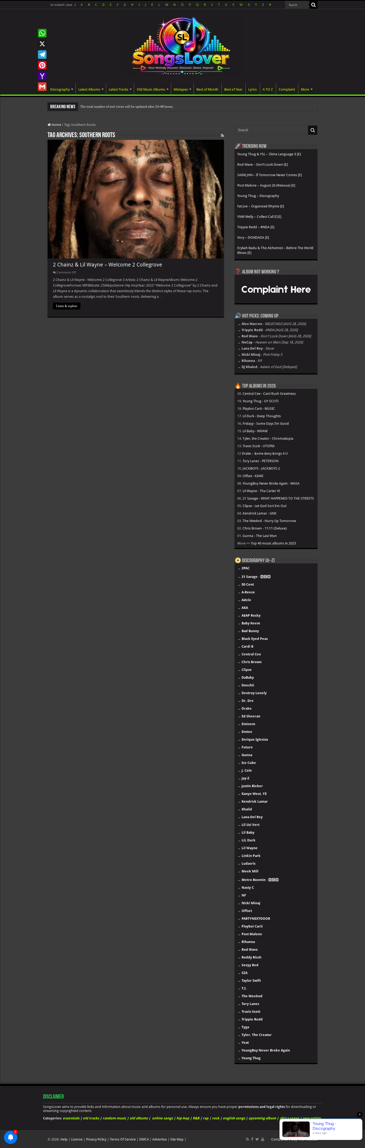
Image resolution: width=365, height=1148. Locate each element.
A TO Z (268, 89)
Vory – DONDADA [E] (253, 237)
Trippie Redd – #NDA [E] (255, 227)
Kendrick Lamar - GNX (259, 513)
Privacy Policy (96, 1139)
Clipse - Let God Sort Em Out (264, 506)
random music (114, 1118)
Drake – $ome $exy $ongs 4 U (265, 453)
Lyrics (252, 89)
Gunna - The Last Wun (260, 536)
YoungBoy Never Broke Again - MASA (271, 483)
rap (205, 1118)
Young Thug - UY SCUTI (260, 401)
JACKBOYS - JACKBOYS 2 (261, 468)
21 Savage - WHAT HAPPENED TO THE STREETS (278, 498)
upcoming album (262, 1118)
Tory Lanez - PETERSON (260, 461)
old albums (139, 1118)
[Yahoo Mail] (42, 76)
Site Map (177, 1139)
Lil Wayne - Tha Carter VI (261, 491)
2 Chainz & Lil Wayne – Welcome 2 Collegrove (107, 264)
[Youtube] (263, 1139)
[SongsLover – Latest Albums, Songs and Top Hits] (182, 44)
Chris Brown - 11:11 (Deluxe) (265, 528)
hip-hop (182, 1118)
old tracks (91, 1118)
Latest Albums (89, 89)
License (77, 1139)
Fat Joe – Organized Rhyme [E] (260, 206)
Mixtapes (181, 89)
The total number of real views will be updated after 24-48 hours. (126, 107)
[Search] (313, 5)
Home (56, 125)
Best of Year (233, 89)
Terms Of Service (123, 1139)
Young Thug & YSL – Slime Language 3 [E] (269, 154)
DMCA (144, 1139)
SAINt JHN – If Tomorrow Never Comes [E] (269, 175)
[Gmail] (42, 86)
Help (64, 1139)
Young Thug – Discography (258, 196)
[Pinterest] (42, 65)
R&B (196, 1118)
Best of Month (207, 89)
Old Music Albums (151, 89)
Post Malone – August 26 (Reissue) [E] (266, 185)
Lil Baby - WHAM (255, 431)
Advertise (159, 1139)
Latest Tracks (118, 89)
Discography (60, 89)
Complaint (287, 89)
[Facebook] (252, 1139)
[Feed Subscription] (222, 135)
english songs (234, 1118)
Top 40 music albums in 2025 (273, 543)
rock (215, 1118)
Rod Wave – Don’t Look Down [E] (262, 165)
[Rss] (248, 1139)
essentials (71, 1118)
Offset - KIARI (253, 476)
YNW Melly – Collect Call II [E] (259, 217)
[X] (42, 43)
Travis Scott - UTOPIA (259, 446)
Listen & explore (66, 306)
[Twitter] (257, 1139)
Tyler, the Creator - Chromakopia (268, 438)
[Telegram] (42, 54)
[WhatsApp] (42, 33)
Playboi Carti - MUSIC (259, 409)
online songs (162, 1118)
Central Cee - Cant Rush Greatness (269, 394)
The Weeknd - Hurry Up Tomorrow (269, 521)
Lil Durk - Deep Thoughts (262, 416)
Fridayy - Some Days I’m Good (266, 424)
